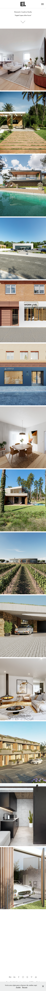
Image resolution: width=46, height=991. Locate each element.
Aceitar (18, 987)
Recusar (24, 987)
